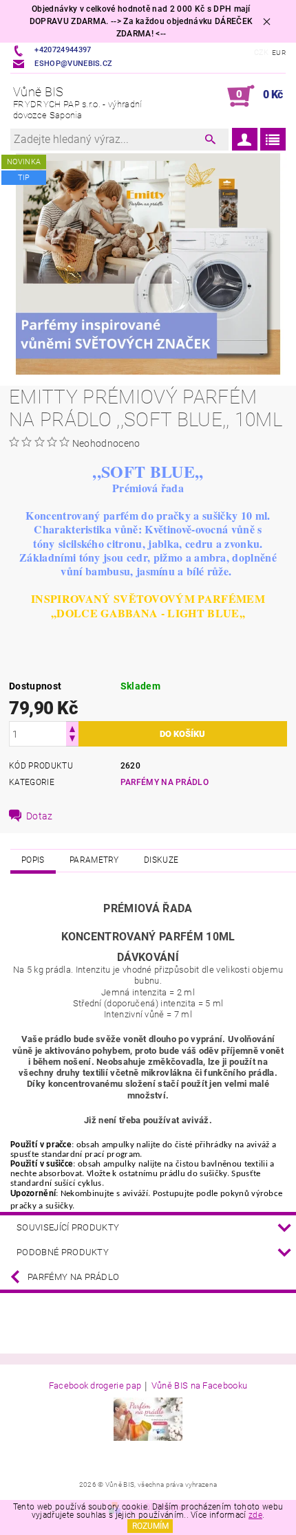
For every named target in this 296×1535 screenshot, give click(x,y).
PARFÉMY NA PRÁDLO (164, 782)
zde (255, 1515)
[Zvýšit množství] (72, 727)
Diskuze (161, 860)
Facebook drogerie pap (95, 1386)
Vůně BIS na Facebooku (199, 1386)
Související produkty (68, 1227)
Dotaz (39, 815)
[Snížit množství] (72, 740)
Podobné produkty (63, 1252)
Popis (33, 860)
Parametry (94, 860)
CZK (261, 52)
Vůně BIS (77, 102)
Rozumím (150, 1526)
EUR (279, 52)
